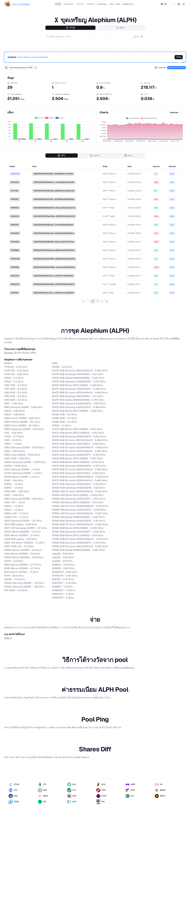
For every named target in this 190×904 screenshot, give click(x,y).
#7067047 (15, 208)
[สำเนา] (6, 68)
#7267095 (15, 267)
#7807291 (15, 225)
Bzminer (8, 352)
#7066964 (15, 250)
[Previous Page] (88, 301)
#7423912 (15, 182)
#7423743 (15, 276)
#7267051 (15, 293)
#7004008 (15, 259)
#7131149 (14, 191)
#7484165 (15, 216)
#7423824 (15, 233)
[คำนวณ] (35, 68)
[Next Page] (102, 301)
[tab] (70, 28)
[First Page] (83, 301)
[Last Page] (107, 301)
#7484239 (15, 174)
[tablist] (95, 27)
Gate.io (8, 637)
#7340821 (15, 242)
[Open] (142, 37)
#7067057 (15, 199)
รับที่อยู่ (178, 57)
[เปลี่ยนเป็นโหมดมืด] (184, 4)
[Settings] (179, 4)
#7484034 (15, 284)
